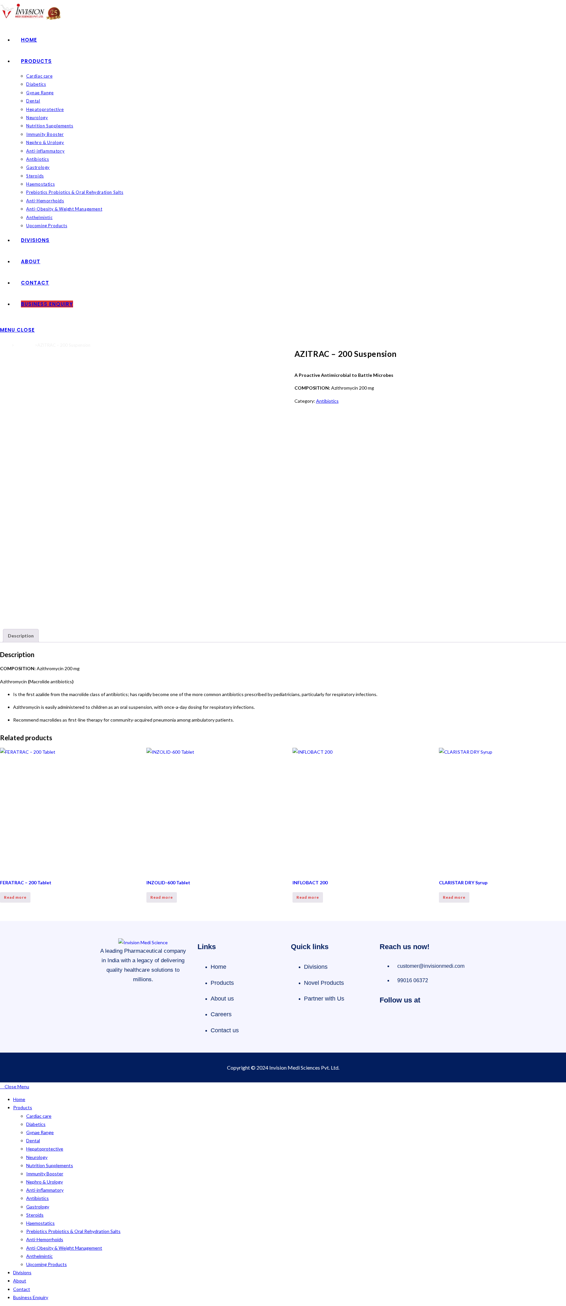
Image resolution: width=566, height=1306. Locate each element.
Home (5, 345)
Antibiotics (24, 345)
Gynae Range (40, 1132)
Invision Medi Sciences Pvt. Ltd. (304, 1067)
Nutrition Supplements (49, 1165)
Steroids (35, 1215)
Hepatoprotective (44, 1148)
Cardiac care (38, 1116)
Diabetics (36, 1124)
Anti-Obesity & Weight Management (64, 1248)
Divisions (22, 1272)
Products (22, 1107)
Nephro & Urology (44, 1182)
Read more (15, 897)
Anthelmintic (39, 1256)
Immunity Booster (44, 1173)
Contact (21, 1289)
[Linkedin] (432, 1018)
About (19, 1280)
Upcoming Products (46, 1264)
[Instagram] (410, 1018)
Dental (33, 1140)
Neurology (36, 1157)
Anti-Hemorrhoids (44, 1239)
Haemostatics (40, 1223)
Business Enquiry (30, 1297)
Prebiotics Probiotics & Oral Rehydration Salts (73, 1231)
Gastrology (37, 1206)
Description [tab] (21, 635)
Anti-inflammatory (45, 1190)
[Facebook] (388, 1018)
